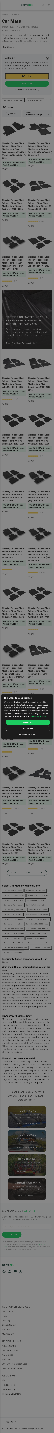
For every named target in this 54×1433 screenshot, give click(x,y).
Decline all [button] (28, 729)
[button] (27, 734)
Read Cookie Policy (38, 716)
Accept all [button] (28, 722)
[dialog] (27, 716)
